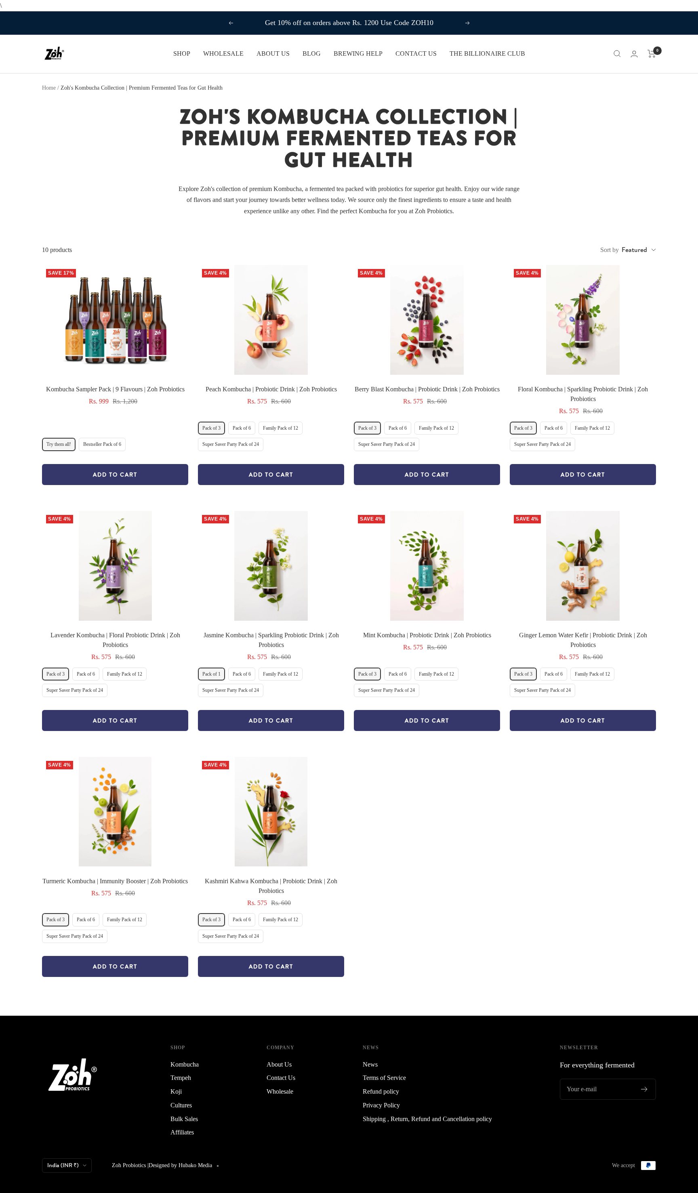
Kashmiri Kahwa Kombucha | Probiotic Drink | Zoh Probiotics (271, 886)
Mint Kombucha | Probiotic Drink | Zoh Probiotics (427, 635)
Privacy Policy (381, 1105)
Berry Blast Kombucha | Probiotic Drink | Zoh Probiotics (427, 389)
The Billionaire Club (487, 53)
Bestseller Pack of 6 (102, 444)
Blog (312, 53)
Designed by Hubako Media (180, 1165)
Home (49, 88)
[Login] (634, 53)
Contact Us (416, 53)
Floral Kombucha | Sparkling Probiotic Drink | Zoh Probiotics (583, 394)
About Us (279, 1064)
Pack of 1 (211, 674)
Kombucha (184, 1064)
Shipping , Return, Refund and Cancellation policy (427, 1118)
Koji (176, 1091)
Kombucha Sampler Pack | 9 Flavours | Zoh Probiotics (115, 389)
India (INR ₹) (63, 1165)
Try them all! (58, 444)
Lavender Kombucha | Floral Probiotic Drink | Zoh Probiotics (115, 640)
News (370, 1064)
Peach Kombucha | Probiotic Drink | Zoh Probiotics (271, 389)
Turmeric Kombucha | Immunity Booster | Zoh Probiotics (115, 881)
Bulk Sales (184, 1118)
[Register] (644, 1089)
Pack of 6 (242, 428)
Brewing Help (358, 53)
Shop (181, 53)
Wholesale (223, 53)
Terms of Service (384, 1077)
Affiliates (182, 1132)
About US (273, 53)
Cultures (181, 1105)
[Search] (617, 53)
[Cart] (652, 54)
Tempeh (180, 1077)
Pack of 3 (211, 428)
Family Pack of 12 (280, 428)
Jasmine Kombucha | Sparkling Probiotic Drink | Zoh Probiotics (271, 640)
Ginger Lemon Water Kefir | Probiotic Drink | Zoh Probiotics (583, 640)
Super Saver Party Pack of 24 (230, 444)
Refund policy (381, 1091)
